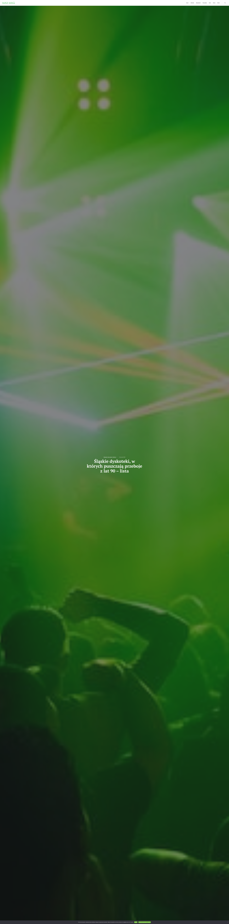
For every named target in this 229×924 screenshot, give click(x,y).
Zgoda (136, 922)
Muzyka (105, 457)
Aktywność (198, 2)
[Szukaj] (225, 3)
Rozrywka (205, 2)
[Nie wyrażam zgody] (227, 922)
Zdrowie (192, 2)
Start (187, 2)
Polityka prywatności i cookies (144, 922)
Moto (218, 2)
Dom (210, 2)
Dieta (214, 2)
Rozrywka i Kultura (112, 457)
